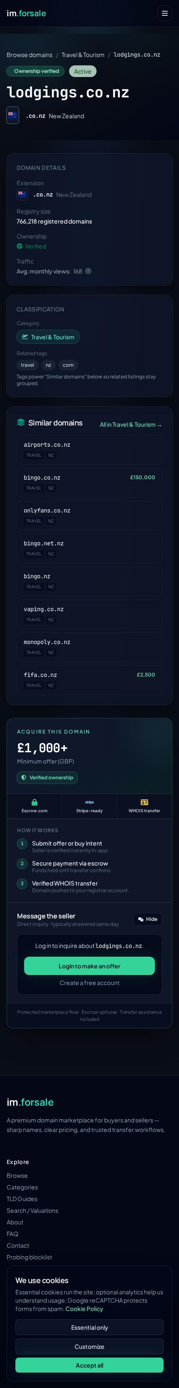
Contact (18, 1245)
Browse (17, 1175)
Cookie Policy (84, 1308)
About (15, 1222)
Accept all (89, 1365)
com (68, 365)
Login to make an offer (89, 966)
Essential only (89, 1327)
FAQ (12, 1233)
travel (27, 365)
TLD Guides (22, 1198)
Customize (89, 1346)
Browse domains (29, 54)
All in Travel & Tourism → (131, 424)
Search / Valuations (32, 1210)
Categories (22, 1187)
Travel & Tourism (83, 54)
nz (48, 365)
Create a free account (89, 982)
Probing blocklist (29, 1257)
